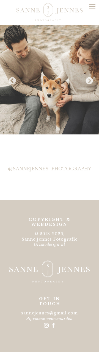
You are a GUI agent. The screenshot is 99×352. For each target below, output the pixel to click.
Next (88, 79)
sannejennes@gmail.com (49, 313)
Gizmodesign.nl (49, 244)
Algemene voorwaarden (49, 318)
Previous (11, 79)
